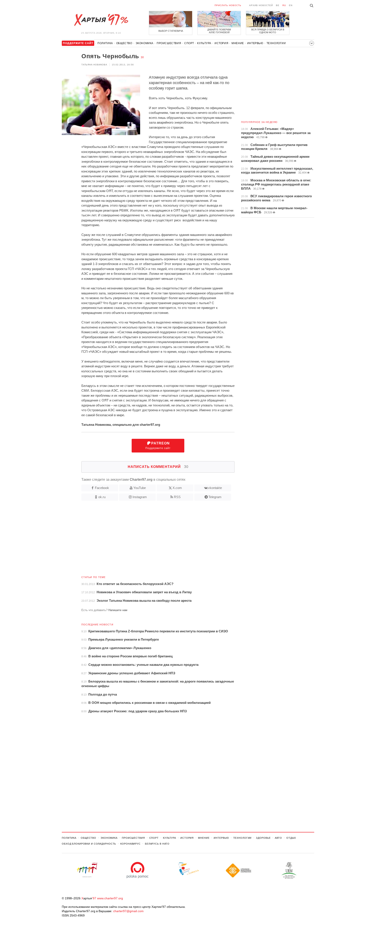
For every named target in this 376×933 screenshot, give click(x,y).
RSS (177, 497)
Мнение (238, 43)
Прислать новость (228, 5)
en (290, 5)
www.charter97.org (110, 898)
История (221, 43)
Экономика (144, 43)
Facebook (102, 488)
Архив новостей (261, 5)
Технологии (276, 43)
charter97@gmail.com (128, 911)
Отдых (291, 838)
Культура (204, 43)
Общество (124, 43)
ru (284, 5)
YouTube (139, 488)
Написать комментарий (158, 467)
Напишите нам (117, 610)
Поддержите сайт (158, 445)
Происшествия (169, 43)
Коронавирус (130, 843)
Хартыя (101, 20)
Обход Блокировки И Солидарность (89, 843)
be (277, 5)
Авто (278, 838)
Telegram (215, 497)
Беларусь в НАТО (157, 843)
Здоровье (263, 838)
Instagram (140, 497)
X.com (177, 488)
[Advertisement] (148, 539)
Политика (105, 43)
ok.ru (102, 497)
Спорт (189, 43)
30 (142, 57)
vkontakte (215, 488)
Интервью (255, 43)
